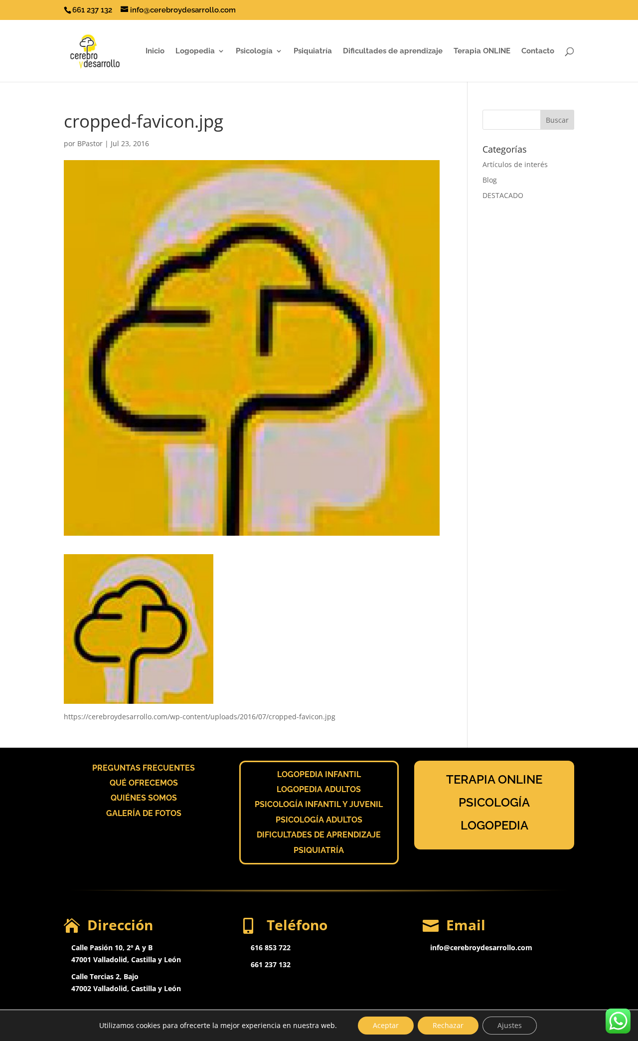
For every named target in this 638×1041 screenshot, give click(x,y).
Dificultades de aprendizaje (393, 51)
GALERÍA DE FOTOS (143, 813)
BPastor (90, 143)
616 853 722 (271, 947)
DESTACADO (502, 195)
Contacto (537, 51)
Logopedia (195, 51)
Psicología (254, 51)
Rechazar (448, 1025)
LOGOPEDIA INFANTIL (319, 774)
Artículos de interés (515, 164)
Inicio (155, 51)
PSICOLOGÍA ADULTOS (319, 820)
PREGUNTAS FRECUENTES (143, 768)
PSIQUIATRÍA (319, 850)
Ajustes (509, 1025)
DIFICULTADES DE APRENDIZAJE (319, 834)
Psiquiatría (313, 51)
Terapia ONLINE (482, 51)
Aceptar (386, 1025)
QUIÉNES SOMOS (144, 798)
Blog (489, 180)
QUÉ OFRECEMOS (144, 783)
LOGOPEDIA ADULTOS (319, 789)
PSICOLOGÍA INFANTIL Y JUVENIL (319, 804)
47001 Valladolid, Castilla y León (126, 959)
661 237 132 (271, 964)
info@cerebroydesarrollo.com (481, 947)
